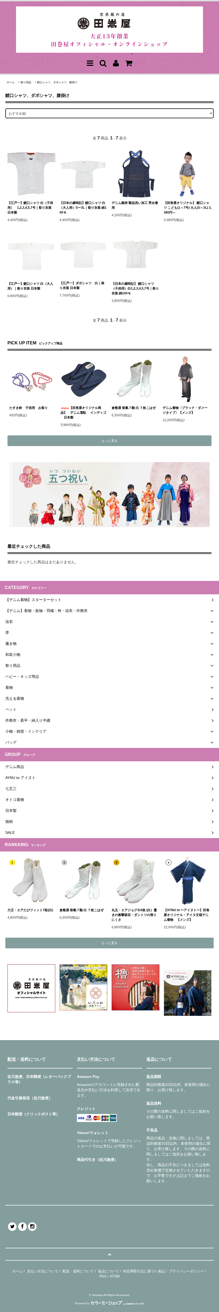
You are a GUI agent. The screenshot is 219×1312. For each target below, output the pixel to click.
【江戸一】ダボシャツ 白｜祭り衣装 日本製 (82, 285)
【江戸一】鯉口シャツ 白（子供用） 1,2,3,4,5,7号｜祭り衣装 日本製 (30, 207)
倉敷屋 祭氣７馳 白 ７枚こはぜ (134, 408)
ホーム (11, 82)
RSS (103, 1276)
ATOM (115, 1276)
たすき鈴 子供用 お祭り (28, 408)
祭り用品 (26, 82)
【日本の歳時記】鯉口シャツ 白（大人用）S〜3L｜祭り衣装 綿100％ (83, 207)
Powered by (82, 1303)
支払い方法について (42, 1271)
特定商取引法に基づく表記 (144, 1271)
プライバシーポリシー (186, 1271)
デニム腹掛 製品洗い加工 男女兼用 (135, 205)
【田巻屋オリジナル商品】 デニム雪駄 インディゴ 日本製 (83, 412)
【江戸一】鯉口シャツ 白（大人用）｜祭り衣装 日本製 (30, 286)
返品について (108, 1271)
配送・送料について (78, 1271)
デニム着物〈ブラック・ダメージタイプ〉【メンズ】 (185, 410)
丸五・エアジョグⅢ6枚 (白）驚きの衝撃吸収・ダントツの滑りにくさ (134, 915)
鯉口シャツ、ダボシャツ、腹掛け (57, 82)
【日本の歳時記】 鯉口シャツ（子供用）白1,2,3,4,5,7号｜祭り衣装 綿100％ (135, 288)
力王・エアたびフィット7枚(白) (30, 910)
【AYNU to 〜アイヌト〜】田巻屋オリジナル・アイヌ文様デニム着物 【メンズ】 (186, 915)
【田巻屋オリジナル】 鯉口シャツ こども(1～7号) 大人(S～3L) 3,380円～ (188, 207)
